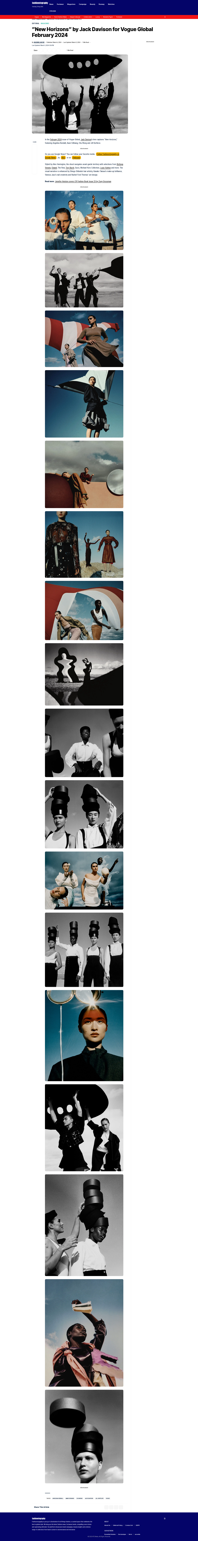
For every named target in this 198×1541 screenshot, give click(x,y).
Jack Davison (86, 139)
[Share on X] (41, 50)
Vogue (37, 17)
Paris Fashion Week (60, 17)
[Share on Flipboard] (45, 50)
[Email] (50, 50)
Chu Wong (79, 1498)
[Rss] (165, 17)
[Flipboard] (163, 17)
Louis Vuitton (105, 167)
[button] (161, 7)
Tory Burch (70, 167)
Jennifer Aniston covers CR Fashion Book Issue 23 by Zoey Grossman (83, 181)
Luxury (97, 17)
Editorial (35, 23)
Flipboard (76, 157)
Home (33, 19)
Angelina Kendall (40, 19)
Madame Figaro (108, 17)
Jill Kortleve (99, 1498)
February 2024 (56, 139)
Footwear (119, 17)
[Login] (156, 7)
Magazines (45, 23)
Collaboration (88, 17)
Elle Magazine (46, 17)
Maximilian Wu (39, 42)
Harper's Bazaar (75, 17)
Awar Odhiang (70, 1498)
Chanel (54, 167)
